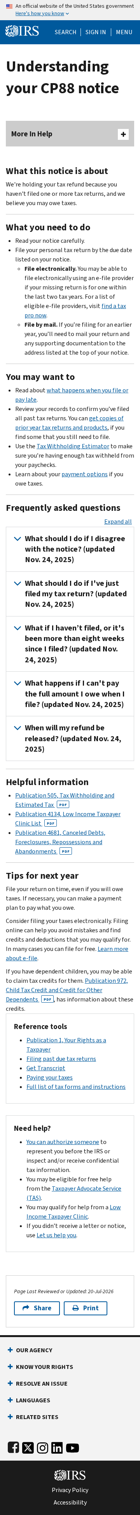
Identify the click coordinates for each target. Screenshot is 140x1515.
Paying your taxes (49, 1077)
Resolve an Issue (42, 1383)
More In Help (31, 134)
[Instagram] (42, 1446)
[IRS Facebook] (13, 1446)
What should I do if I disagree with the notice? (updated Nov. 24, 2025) (75, 549)
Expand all (118, 521)
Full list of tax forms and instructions (76, 1087)
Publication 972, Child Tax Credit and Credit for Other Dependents (67, 990)
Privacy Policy (70, 1490)
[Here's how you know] (70, 10)
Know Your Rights (44, 1367)
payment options (84, 474)
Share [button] (42, 1308)
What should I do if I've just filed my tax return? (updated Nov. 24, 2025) (76, 594)
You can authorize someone (62, 1142)
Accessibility (70, 1502)
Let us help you (56, 1235)
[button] (96, 32)
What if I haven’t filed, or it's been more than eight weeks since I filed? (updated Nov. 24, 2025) (74, 644)
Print (91, 1308)
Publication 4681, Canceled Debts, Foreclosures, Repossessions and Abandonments (60, 842)
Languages (33, 1400)
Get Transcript (45, 1068)
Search (66, 32)
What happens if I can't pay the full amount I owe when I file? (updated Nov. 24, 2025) (75, 694)
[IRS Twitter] (28, 1446)
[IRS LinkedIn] (57, 1446)
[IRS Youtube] (72, 1446)
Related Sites (37, 1417)
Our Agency (34, 1350)
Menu (124, 32)
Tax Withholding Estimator (73, 446)
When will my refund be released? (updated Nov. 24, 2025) (73, 738)
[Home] (22, 30)
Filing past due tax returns (61, 1059)
